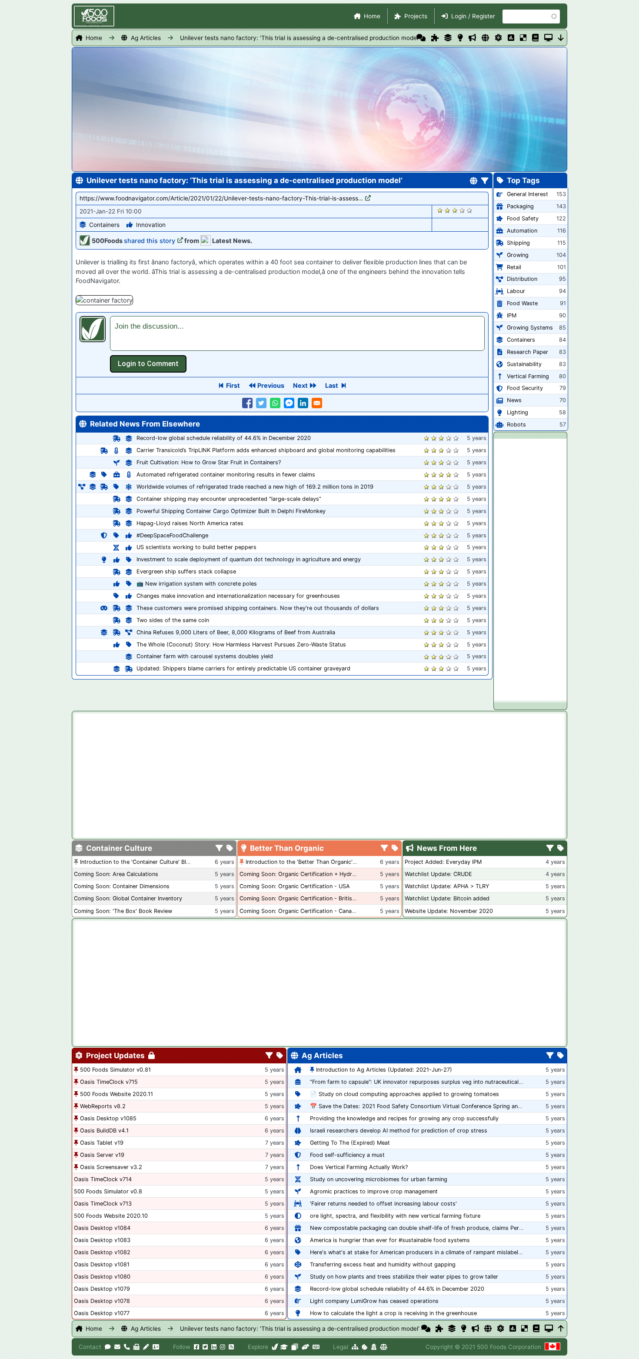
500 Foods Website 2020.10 (111, 1215)
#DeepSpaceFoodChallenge (172, 535)
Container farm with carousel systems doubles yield (204, 656)
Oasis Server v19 (102, 1155)
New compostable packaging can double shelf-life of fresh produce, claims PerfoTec (421, 1228)
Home (372, 16)
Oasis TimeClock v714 (103, 1179)
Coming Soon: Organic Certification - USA (295, 886)
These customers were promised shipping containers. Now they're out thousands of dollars (257, 608)
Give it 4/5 (462, 210)
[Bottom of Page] (561, 38)
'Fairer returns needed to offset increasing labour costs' (383, 1203)
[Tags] (230, 848)
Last (331, 385)
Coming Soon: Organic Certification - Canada (299, 911)
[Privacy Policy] (373, 1346)
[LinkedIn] (213, 1346)
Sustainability (524, 364)
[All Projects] (434, 38)
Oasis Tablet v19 (101, 1142)
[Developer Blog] (316, 1346)
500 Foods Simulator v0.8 (108, 1191)
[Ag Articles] (485, 38)
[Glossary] (535, 38)
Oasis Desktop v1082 (102, 1252)
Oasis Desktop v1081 (102, 1264)
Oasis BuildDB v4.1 (104, 1130)
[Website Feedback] (108, 1346)
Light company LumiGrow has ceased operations (374, 1301)
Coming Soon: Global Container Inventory (128, 898)
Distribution (522, 279)
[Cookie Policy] (365, 1346)
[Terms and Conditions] (383, 1346)
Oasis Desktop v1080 (102, 1276)
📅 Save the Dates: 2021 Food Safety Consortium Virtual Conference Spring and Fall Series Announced (445, 1106)
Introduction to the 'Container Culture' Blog (136, 862)
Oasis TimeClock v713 (103, 1203)
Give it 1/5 (440, 210)
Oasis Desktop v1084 (102, 1228)
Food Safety (523, 218)
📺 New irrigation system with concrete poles (196, 583)
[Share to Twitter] (261, 403)
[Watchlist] (511, 38)
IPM (511, 315)
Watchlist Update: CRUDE (438, 874)
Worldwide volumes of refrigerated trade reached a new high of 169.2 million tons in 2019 (254, 486)
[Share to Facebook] (247, 403)
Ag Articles (146, 37)
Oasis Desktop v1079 (102, 1289)
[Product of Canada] (552, 1346)
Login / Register (473, 16)
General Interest (527, 194)
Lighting (517, 412)
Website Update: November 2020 (449, 911)
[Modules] (280, 1056)
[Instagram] (222, 1346)
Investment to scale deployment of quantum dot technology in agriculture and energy (248, 559)
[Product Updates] (498, 38)
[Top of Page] (561, 1328)
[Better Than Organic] (460, 38)
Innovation (151, 224)
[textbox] (297, 333)
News (514, 400)
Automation (522, 230)
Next (300, 385)
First (233, 385)
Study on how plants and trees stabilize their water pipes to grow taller (404, 1276)
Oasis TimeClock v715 (109, 1082)
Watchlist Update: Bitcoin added (447, 898)
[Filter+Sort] (484, 181)
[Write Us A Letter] (146, 1346)
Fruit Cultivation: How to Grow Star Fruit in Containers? (208, 462)
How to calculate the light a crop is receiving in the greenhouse (393, 1313)
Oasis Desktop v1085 (108, 1118)
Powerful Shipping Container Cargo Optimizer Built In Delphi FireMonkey (231, 511)
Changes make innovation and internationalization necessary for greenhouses (238, 596)
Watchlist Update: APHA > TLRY (447, 886)
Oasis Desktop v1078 (102, 1301)
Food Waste (522, 303)
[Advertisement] (530, 569)
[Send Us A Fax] (136, 1346)
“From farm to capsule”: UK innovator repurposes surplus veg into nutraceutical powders (426, 1082)
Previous (270, 385)
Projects (415, 16)
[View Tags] (561, 848)
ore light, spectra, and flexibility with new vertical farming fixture (395, 1215)
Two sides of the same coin (172, 620)
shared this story (149, 240)
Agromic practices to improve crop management (374, 1191)
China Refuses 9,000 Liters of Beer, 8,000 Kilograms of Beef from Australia (235, 632)
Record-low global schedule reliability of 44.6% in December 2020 (223, 438)
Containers (104, 224)
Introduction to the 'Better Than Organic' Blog (306, 862)
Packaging (520, 206)
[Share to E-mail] (317, 403)
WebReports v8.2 (103, 1106)
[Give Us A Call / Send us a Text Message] (127, 1346)
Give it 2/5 (447, 210)
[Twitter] (205, 1346)
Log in (148, 364)
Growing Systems (530, 327)
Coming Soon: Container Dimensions (122, 886)
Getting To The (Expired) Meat (350, 1142)
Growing (518, 255)
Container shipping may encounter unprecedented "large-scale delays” (228, 499)
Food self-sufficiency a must (347, 1155)
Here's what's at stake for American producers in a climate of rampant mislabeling (418, 1252)
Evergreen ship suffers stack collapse (186, 571)
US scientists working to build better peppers (196, 547)
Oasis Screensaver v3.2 (111, 1167)
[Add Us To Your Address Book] (156, 1346)
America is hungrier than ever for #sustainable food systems (390, 1240)
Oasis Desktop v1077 (102, 1313)
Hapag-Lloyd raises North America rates (189, 523)
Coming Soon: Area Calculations (116, 874)
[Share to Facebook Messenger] (289, 403)
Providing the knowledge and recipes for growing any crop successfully (404, 1118)
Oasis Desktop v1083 (102, 1240)
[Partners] (305, 1346)
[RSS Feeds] (231, 1346)
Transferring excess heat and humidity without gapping (383, 1264)
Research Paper (527, 352)
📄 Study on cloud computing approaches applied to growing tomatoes (404, 1094)
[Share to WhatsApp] (275, 403)
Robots (516, 424)
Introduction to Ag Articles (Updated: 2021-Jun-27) (384, 1069)
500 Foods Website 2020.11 (116, 1094)
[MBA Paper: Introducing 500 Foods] (284, 1346)
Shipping (518, 243)
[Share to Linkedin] (303, 403)
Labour (516, 291)
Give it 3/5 (455, 210)
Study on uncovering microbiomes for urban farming (378, 1179)
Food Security (525, 388)
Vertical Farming (528, 376)
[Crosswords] (523, 38)
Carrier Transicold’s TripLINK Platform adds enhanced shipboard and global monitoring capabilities (266, 450)
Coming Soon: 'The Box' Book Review (123, 911)
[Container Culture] (448, 38)
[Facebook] (196, 1346)
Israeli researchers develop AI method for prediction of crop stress (398, 1130)
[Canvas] (294, 1346)
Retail (514, 267)
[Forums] (421, 38)
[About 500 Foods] (275, 1346)
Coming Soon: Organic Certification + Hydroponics (306, 874)
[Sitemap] (355, 1346)
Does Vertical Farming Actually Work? (359, 1167)
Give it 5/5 (469, 210)
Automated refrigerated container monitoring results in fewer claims (225, 474)
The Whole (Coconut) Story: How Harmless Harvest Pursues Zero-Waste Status (241, 644)
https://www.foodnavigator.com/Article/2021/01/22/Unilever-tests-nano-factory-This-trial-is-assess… (221, 198)
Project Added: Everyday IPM (443, 862)
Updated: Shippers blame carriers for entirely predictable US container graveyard (243, 668)
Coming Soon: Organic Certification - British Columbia (311, 898)
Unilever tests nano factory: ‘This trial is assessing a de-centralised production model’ (299, 37)
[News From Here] (472, 38)
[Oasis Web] (548, 38)
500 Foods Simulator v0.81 (115, 1069)
